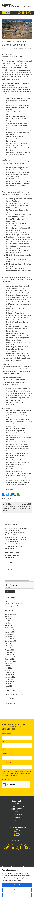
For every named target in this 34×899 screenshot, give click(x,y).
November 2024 (10, 636)
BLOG (17, 820)
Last (3, 749)
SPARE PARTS (17, 815)
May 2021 (8, 666)
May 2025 (8, 623)
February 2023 (10, 652)
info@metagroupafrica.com (14, 694)
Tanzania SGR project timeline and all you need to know (24, 506)
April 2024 (8, 648)
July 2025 (8, 618)
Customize (17, 890)
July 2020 (8, 684)
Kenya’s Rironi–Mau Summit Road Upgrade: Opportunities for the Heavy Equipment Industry (16, 530)
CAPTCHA (5, 779)
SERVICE (17, 817)
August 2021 (9, 663)
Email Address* (10, 576)
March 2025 (9, 627)
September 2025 (10, 614)
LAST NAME (9, 569)
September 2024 (10, 641)
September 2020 (10, 681)
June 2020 (8, 686)
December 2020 (10, 677)
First (3, 741)
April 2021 (8, 668)
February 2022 (10, 654)
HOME (17, 803)
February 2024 (10, 650)
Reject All (17, 895)
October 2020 (9, 679)
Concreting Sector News (13, 606)
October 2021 (9, 659)
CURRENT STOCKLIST (17, 806)
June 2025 (8, 621)
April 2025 (8, 625)
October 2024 (9, 639)
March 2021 (9, 670)
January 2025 (9, 632)
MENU (7, 13)
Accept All (17, 885)
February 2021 (10, 672)
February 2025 (10, 630)
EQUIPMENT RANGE (17, 809)
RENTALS (17, 812)
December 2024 (10, 634)
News (10, 498)
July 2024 (8, 643)
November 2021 (10, 657)
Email (7, 753)
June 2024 (8, 645)
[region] (17, 883)
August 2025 (9, 616)
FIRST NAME (9, 562)
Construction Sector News (13, 603)
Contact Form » (10, 703)
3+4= (6, 762)
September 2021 (10, 661)
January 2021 (9, 675)
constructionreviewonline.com (12, 56)
